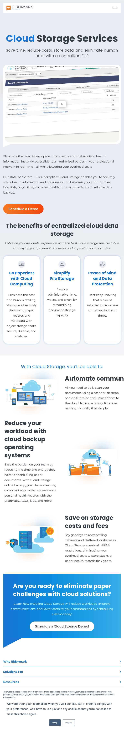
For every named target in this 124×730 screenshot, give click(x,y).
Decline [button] (68, 722)
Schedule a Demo (23, 209)
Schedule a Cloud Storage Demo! (62, 626)
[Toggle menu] (115, 8)
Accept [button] (55, 722)
